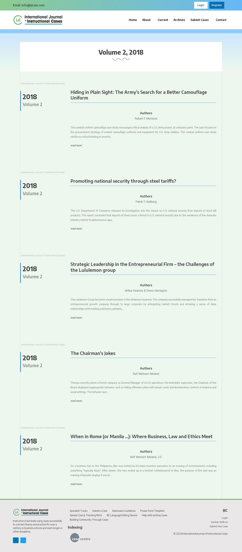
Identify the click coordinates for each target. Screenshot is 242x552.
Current (163, 20)
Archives (179, 20)
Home (133, 20)
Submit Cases (199, 20)
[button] (147, 20)
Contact (221, 20)
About (146, 20)
